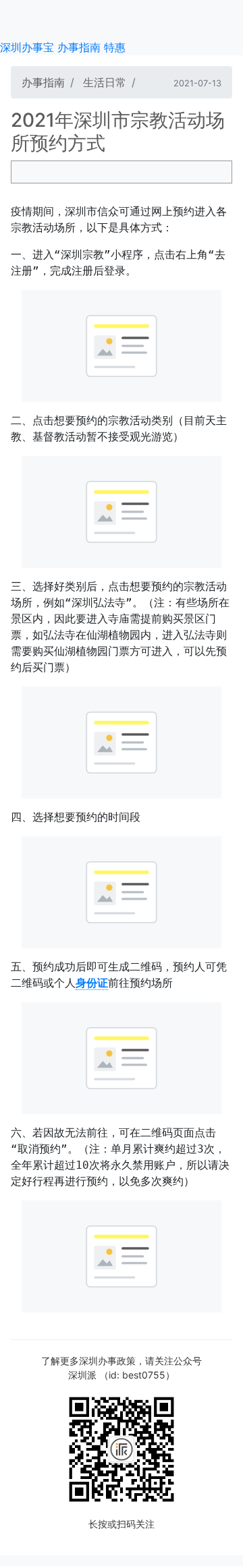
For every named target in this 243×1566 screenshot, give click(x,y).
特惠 (115, 47)
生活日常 (104, 82)
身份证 (92, 983)
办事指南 (79, 47)
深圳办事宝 (27, 47)
